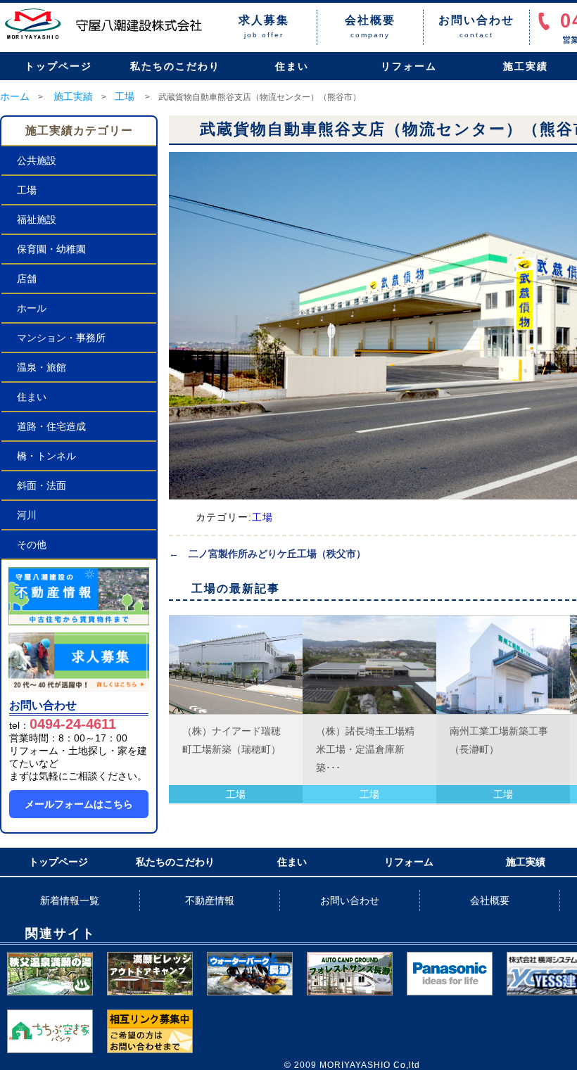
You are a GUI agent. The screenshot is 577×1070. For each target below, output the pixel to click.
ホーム (15, 96)
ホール (31, 308)
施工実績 (73, 96)
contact (476, 26)
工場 (124, 96)
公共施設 (36, 160)
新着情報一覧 (69, 900)
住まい (292, 66)
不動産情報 (209, 900)
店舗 (27, 278)
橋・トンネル (46, 455)
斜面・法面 (41, 485)
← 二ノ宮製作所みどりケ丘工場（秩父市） (267, 553)
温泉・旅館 (41, 367)
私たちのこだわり (175, 66)
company (370, 26)
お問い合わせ (349, 900)
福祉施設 (36, 219)
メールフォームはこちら (79, 804)
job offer (264, 26)
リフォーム (409, 66)
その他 (31, 544)
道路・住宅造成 (51, 426)
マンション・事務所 (61, 337)
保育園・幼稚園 (51, 249)
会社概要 (489, 900)
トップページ (58, 66)
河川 (27, 515)
